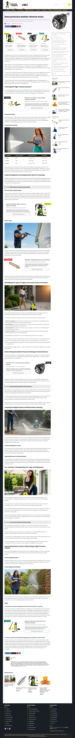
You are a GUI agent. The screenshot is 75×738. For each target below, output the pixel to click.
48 (59, 90)
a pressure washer (10, 608)
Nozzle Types (57, 46)
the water (18, 560)
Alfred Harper (8, 23)
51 (59, 130)
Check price (10, 49)
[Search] (69, 5)
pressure (26, 459)
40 (59, 137)
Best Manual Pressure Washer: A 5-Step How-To (10, 685)
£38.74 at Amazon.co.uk (37, 269)
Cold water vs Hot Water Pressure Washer (63, 128)
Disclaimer (43, 736)
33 (59, 122)
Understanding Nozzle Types (60, 58)
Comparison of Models (59, 38)
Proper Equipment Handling (60, 71)
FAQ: (55, 73)
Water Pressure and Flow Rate (60, 44)
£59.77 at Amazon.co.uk (18, 373)
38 (59, 144)
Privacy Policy (39, 736)
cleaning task (19, 253)
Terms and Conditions (32, 736)
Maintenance (58, 10)
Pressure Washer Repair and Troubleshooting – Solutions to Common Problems (64, 110)
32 (59, 84)
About (65, 10)
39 (59, 151)
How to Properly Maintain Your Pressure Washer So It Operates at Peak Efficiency (45, 690)
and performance (19, 170)
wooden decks (11, 358)
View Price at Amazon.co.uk (37, 108)
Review (44, 10)
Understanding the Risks (59, 69)
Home (8, 10)
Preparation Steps (57, 37)
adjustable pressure (24, 91)
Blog (38, 10)
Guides (14, 10)
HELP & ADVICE (30, 10)
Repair (50, 10)
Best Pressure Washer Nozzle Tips (21, 688)
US (46, 736)
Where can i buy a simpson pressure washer (32, 689)
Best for (21, 10)
